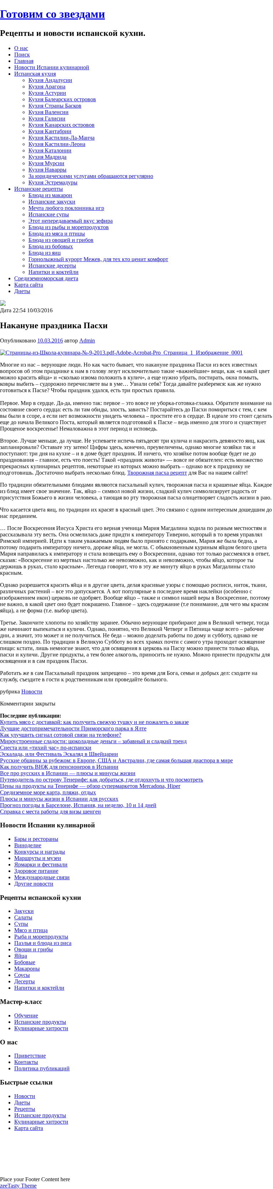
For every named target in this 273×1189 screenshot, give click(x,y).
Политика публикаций (42, 1068)
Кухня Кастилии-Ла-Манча (61, 138)
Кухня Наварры (47, 170)
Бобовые (24, 962)
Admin (87, 340)
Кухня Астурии (47, 93)
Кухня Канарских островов (61, 125)
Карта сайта (28, 285)
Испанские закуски (51, 202)
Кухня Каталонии (49, 150)
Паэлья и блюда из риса (42, 943)
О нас (21, 48)
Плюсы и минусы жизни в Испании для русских (59, 799)
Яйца (20, 956)
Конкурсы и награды (39, 852)
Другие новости (33, 884)
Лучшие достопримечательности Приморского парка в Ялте (73, 728)
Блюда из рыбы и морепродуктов (68, 227)
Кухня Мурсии (46, 163)
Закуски (24, 911)
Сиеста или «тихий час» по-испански (45, 748)
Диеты (22, 291)
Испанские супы (48, 214)
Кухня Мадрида (47, 157)
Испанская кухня (35, 74)
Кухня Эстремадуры (52, 182)
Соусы (22, 975)
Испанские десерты (52, 266)
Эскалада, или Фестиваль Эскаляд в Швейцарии (59, 754)
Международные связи (42, 877)
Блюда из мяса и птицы (56, 234)
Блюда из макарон (50, 195)
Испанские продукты (40, 1022)
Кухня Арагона (46, 86)
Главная (23, 61)
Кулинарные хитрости (41, 1028)
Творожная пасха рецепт (157, 473)
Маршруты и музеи (37, 858)
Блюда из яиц (44, 253)
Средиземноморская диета (46, 278)
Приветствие (30, 1056)
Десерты (24, 981)
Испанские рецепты (38, 189)
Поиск (22, 55)
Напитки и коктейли (53, 272)
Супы (21, 924)
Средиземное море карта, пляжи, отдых (48, 792)
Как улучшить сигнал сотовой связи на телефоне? (60, 735)
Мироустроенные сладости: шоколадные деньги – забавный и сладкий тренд (93, 741)
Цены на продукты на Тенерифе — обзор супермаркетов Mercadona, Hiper (90, 786)
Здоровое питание (36, 871)
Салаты (23, 917)
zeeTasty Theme (18, 1186)
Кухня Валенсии (48, 112)
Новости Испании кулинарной (51, 67)
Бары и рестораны (36, 839)
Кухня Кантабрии (49, 131)
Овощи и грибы (33, 949)
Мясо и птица (31, 930)
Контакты (26, 1062)
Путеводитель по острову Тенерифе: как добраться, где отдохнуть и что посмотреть (101, 780)
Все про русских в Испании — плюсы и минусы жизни (67, 773)
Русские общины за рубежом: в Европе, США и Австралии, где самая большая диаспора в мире (116, 760)
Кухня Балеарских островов (62, 99)
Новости (31, 691)
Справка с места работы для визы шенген (50, 812)
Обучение (26, 1015)
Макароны (27, 969)
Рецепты (24, 1109)
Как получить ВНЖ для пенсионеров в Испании (59, 767)
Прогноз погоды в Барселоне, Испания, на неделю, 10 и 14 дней (78, 805)
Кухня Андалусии (50, 80)
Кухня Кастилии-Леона (56, 144)
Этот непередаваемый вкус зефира (70, 221)
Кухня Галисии (46, 118)
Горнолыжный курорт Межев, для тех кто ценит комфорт (98, 259)
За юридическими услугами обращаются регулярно (90, 176)
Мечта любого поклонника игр (66, 208)
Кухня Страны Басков (54, 106)
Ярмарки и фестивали (41, 864)
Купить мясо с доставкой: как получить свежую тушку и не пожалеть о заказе (94, 722)
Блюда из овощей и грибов (60, 240)
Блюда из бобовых (50, 246)
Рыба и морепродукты (41, 937)
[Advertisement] (136, 1153)
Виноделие (27, 845)
